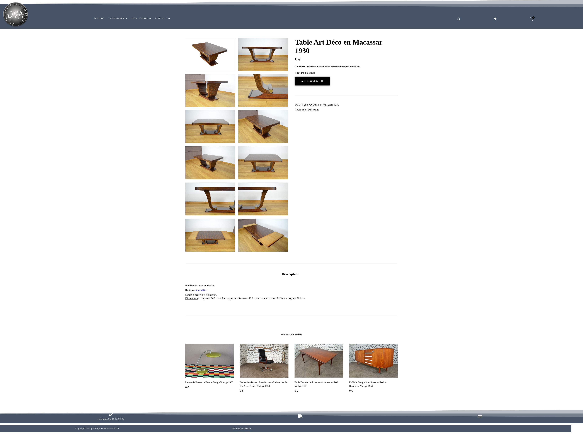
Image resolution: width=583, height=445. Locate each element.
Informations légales (242, 428)
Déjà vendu (313, 109)
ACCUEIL (99, 18)
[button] (117, 18)
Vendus (474, 428)
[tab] (290, 273)
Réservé (529, 428)
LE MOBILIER (116, 18)
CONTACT (161, 18)
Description (290, 274)
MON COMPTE (139, 18)
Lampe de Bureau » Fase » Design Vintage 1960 (209, 382)
